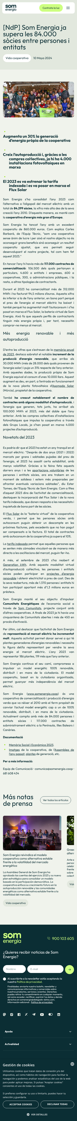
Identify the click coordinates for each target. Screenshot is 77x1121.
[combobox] (72, 1064)
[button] (38, 1114)
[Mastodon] (4, 1014)
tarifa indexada (17, 544)
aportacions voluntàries (48, 470)
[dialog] (38, 1090)
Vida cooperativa (17, 58)
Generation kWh (14, 565)
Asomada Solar (63, 386)
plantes (31, 754)
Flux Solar (13, 514)
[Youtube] (42, 1014)
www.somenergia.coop (42, 694)
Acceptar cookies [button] (21, 1104)
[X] (26, 1014)
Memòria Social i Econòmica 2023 (31, 745)
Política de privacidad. (42, 1002)
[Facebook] (19, 1014)
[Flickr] (50, 1014)
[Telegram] (34, 1014)
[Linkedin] (58, 1014)
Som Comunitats (29, 608)
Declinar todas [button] (57, 1104)
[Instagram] (11, 1014)
